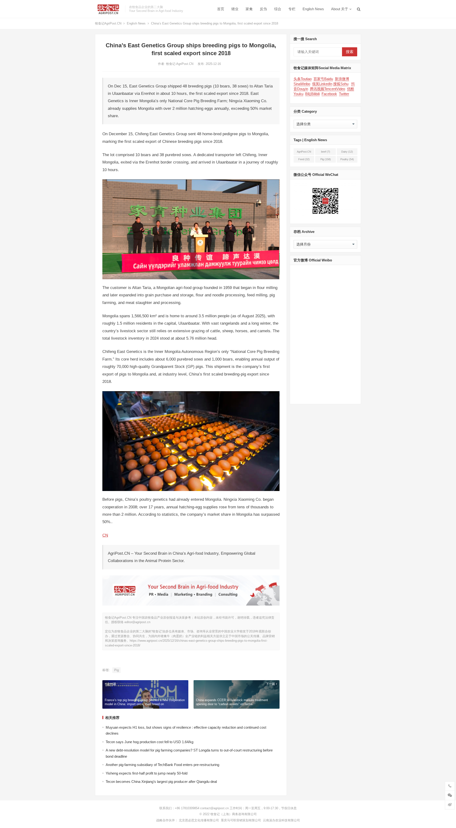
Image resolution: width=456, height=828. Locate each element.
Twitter (344, 94)
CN (105, 535)
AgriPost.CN (304, 152)
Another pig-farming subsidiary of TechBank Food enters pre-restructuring (162, 765)
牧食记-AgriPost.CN (180, 64)
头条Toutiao (303, 79)
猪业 (234, 9)
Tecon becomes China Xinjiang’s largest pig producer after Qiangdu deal (161, 782)
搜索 (349, 52)
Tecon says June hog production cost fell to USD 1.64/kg (149, 742)
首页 (220, 9)
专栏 (291, 9)
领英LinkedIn (322, 84)
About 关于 (339, 9)
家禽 (249, 9)
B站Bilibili (312, 94)
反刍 (263, 9)
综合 (277, 9)
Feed (304, 159)
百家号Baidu (323, 79)
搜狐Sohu (340, 84)
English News (313, 9)
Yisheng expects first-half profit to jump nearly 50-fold (146, 773)
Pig (116, 670)
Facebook (329, 94)
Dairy (347, 151)
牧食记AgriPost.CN (108, 23)
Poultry (347, 159)
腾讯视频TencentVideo (327, 89)
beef (325, 151)
